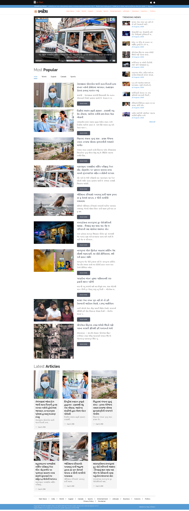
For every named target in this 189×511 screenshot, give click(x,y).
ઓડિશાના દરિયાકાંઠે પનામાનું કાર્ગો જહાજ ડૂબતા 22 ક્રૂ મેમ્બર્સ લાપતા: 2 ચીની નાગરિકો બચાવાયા (74, 471)
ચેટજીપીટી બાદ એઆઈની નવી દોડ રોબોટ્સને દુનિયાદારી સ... (142, 33)
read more (83, 105)
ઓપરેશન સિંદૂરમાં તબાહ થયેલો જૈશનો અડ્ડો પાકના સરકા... (142, 53)
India (78, 11)
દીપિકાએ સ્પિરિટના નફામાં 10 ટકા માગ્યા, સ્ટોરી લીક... (143, 104)
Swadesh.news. (50, 507)
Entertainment (115, 11)
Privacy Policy (88, 502)
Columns (144, 11)
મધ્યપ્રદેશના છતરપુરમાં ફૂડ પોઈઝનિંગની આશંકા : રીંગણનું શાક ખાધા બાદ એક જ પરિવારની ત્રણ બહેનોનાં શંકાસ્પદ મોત (104, 471)
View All (152, 121)
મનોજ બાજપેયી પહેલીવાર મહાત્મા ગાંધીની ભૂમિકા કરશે (143, 114)
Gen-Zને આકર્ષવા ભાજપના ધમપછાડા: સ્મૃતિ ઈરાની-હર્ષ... (142, 84)
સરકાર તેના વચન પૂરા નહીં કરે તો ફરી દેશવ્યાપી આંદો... (142, 23)
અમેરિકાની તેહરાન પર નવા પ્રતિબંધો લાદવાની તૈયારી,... (141, 94)
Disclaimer (102, 502)
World (84, 11)
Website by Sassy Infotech (147, 508)
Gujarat (90, 11)
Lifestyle (126, 11)
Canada (99, 11)
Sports (105, 11)
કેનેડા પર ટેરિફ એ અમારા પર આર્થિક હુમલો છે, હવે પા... (142, 43)
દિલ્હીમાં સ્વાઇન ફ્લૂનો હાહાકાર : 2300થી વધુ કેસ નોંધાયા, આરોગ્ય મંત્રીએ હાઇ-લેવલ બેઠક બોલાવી (97, 6)
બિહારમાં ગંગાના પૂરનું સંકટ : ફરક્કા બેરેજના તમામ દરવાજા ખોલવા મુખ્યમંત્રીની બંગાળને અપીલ (148, 6)
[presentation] (39, 41)
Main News (70, 11)
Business (135, 11)
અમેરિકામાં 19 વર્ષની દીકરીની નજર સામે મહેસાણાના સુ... (142, 64)
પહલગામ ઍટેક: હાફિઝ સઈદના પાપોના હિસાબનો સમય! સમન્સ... (143, 74)
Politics (152, 11)
